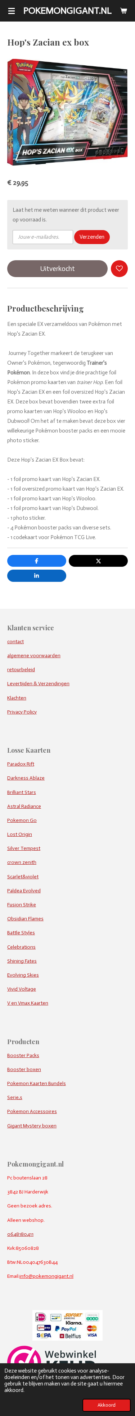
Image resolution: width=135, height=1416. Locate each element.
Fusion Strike (21, 905)
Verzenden (92, 237)
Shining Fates (22, 961)
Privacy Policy (22, 712)
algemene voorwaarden (33, 656)
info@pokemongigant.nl (46, 1276)
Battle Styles (21, 933)
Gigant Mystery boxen (32, 1126)
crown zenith (21, 862)
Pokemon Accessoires (32, 1111)
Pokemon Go (22, 820)
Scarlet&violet (23, 877)
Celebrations (21, 947)
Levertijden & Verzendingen (38, 684)
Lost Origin (19, 834)
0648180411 (20, 1234)
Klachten (16, 698)
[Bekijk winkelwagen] (123, 11)
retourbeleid (21, 670)
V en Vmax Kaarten (27, 1003)
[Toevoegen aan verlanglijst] (119, 268)
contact (15, 642)
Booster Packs (23, 1055)
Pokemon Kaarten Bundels (36, 1083)
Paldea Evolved (24, 891)
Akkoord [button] (107, 1405)
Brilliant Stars (21, 792)
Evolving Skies (23, 975)
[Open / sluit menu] (11, 11)
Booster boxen (24, 1069)
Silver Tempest (23, 848)
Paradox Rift (20, 764)
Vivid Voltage (21, 989)
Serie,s (14, 1097)
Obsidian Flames (25, 919)
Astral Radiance (24, 806)
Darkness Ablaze (26, 778)
